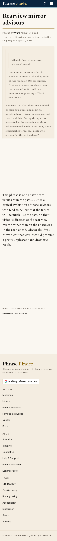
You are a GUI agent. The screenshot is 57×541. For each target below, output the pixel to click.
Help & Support (11, 458)
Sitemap (7, 521)
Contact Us (8, 452)
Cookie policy (10, 490)
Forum (6, 426)
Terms (6, 515)
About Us (7, 439)
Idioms (6, 401)
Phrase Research (12, 464)
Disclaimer (8, 509)
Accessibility (9, 502)
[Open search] (45, 3)
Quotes (6, 420)
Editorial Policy (10, 470)
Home (5, 308)
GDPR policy (9, 484)
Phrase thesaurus (12, 407)
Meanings (8, 395)
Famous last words (13, 413)
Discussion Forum (20, 308)
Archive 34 (37, 308)
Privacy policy (10, 496)
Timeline (7, 445)
